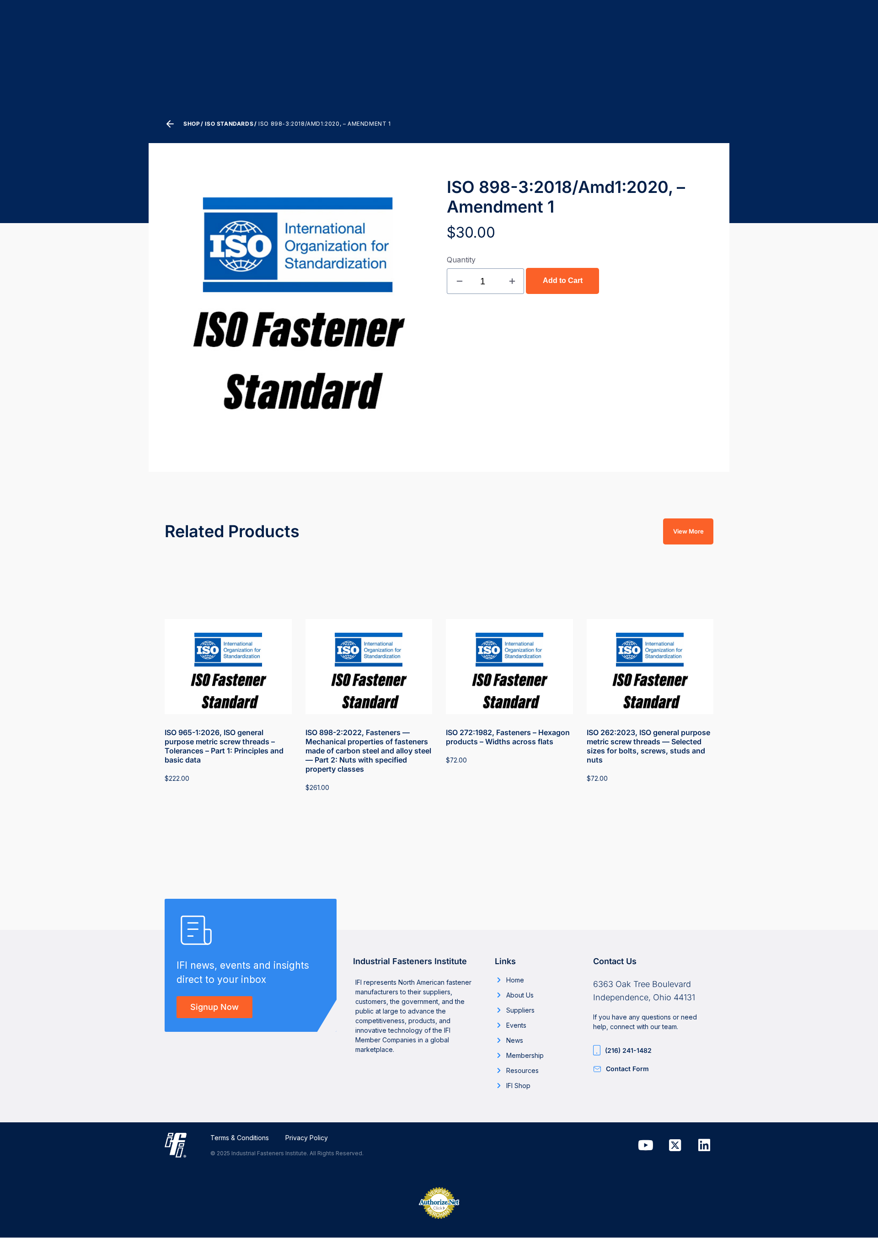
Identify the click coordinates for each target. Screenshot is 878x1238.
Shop (191, 123)
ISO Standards (229, 123)
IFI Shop (518, 1085)
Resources (522, 1070)
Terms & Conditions (239, 1138)
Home (515, 980)
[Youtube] (646, 1145)
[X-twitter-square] (675, 1145)
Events (516, 1025)
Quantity (461, 259)
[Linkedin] (704, 1145)
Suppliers (520, 1010)
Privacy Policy (306, 1138)
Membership (525, 1055)
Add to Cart (563, 280)
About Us (520, 995)
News (514, 1040)
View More (688, 531)
